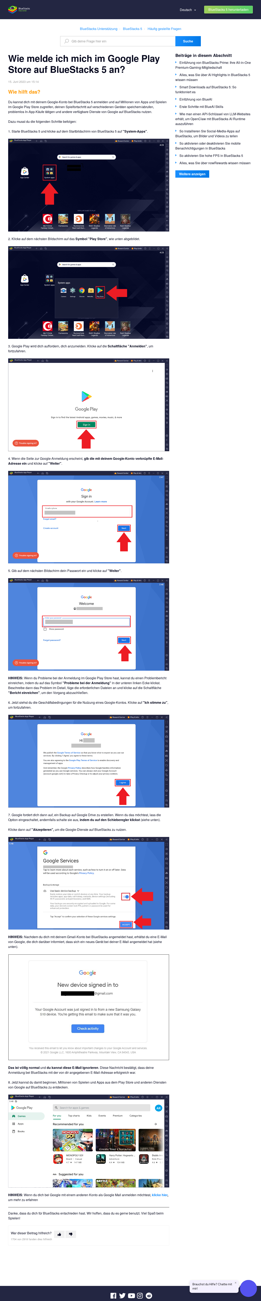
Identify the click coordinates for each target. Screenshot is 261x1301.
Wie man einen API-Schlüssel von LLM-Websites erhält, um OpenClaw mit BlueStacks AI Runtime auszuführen (212, 119)
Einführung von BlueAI (195, 99)
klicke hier (159, 1194)
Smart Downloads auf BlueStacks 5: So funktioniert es (205, 89)
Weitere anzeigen (192, 174)
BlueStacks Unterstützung (98, 28)
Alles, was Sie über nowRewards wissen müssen (215, 163)
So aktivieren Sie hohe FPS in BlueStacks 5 (211, 155)
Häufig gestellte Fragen (164, 28)
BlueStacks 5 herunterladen (228, 9)
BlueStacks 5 (132, 28)
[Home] (19, 10)
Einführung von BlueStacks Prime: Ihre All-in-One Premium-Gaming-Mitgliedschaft (213, 65)
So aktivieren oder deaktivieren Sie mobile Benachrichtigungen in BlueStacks (208, 146)
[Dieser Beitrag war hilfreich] (59, 1234)
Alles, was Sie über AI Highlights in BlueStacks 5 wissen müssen (212, 77)
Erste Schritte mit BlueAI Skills (201, 106)
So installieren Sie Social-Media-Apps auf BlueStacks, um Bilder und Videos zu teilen (207, 133)
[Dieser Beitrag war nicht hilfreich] (70, 1234)
